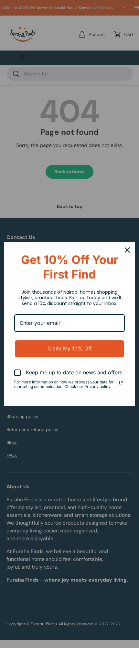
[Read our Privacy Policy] (121, 383)
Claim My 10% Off (70, 348)
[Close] (127, 250)
